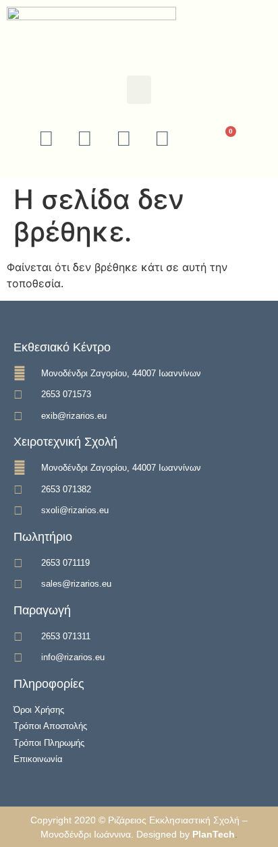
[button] (139, 90)
